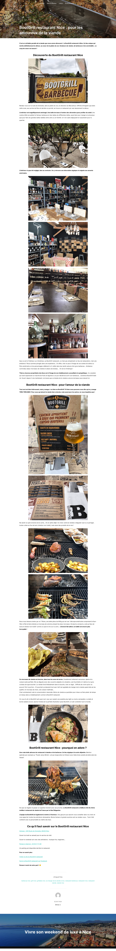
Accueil (41, 3)
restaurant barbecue (71, 881)
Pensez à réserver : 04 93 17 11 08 (30, 844)
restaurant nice (83, 881)
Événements (69, 3)
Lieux (61, 3)
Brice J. (58, 905)
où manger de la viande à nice (55, 881)
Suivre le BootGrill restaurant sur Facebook (33, 861)
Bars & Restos (51, 3)
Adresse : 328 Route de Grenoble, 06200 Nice (34, 831)
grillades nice (41, 881)
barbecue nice (25, 881)
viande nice (60, 883)
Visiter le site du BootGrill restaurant (31, 857)
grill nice (33, 881)
